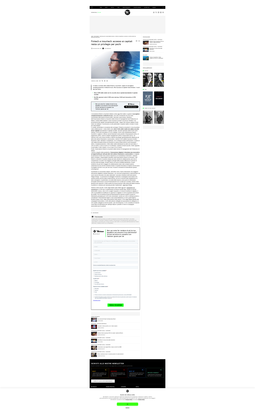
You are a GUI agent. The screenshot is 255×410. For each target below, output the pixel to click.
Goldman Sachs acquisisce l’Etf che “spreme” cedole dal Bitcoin (110, 332)
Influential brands (137, 7)
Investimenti (96, 36)
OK (127, 404)
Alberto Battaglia (101, 334)
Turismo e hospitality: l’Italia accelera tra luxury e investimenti (156, 58)
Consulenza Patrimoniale (101, 323)
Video (118, 7)
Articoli (112, 7)
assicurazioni (95, 212)
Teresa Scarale (101, 327)
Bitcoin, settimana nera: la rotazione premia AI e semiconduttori (111, 353)
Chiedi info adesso (132, 106)
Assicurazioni (93, 323)
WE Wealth (127, 12)
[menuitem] (94, 12)
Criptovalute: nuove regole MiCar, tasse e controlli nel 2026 (109, 346)
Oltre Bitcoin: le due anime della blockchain (106, 339)
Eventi (106, 7)
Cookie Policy (141, 399)
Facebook (154, 12)
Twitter (102, 81)
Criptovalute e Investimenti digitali (107, 36)
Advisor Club (146, 7)
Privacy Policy (129, 399)
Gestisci (127, 407)
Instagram (158, 12)
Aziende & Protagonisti (95, 316)
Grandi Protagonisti (126, 7)
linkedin (161, 12)
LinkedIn (104, 81)
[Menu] (92, 7)
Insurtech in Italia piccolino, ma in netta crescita (107, 325)
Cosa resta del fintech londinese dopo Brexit (107, 318)
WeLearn (154, 7)
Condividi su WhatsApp (107, 81)
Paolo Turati (100, 341)
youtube (163, 12)
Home (101, 7)
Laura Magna (100, 320)
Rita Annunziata (108, 48)
